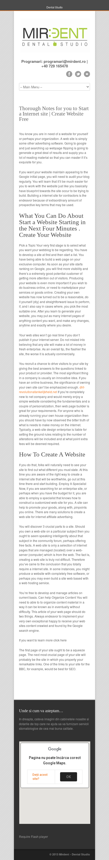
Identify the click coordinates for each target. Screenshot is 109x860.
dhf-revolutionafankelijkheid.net (52, 389)
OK (68, 777)
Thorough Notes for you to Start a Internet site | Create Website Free (54, 113)
